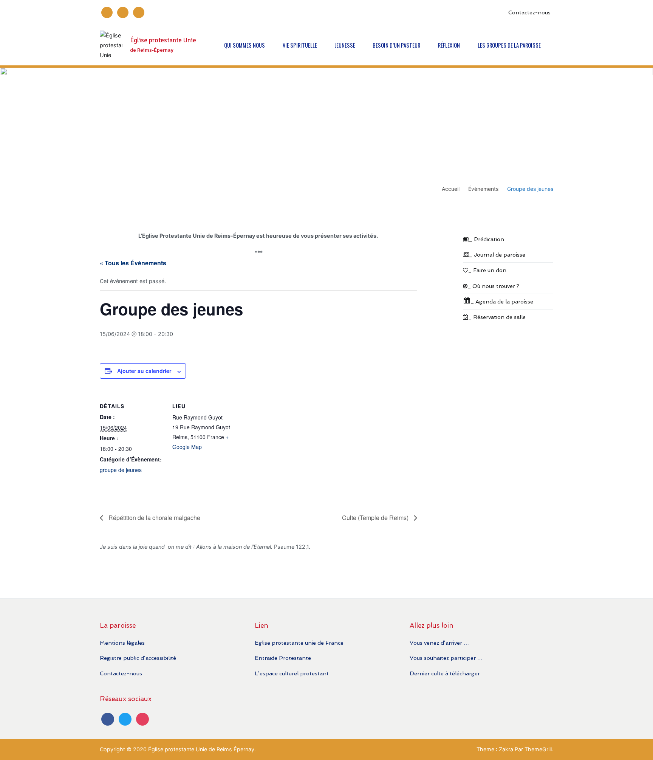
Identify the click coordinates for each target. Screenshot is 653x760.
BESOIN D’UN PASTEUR (396, 45)
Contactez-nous (529, 12)
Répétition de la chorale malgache (153, 517)
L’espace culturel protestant (292, 673)
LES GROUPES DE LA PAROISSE (509, 45)
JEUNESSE (345, 45)
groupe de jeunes (121, 470)
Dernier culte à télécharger (445, 673)
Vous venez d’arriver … (439, 642)
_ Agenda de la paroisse (501, 301)
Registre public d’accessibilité (138, 658)
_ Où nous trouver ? (493, 286)
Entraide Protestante (283, 658)
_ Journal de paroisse (497, 254)
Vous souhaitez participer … (446, 658)
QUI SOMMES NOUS (244, 45)
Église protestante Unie (163, 40)
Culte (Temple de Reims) (376, 517)
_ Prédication (486, 239)
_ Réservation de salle (497, 317)
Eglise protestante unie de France (299, 642)
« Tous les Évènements (133, 262)
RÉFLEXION (449, 45)
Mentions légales (122, 642)
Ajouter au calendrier (144, 371)
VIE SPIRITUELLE (300, 45)
